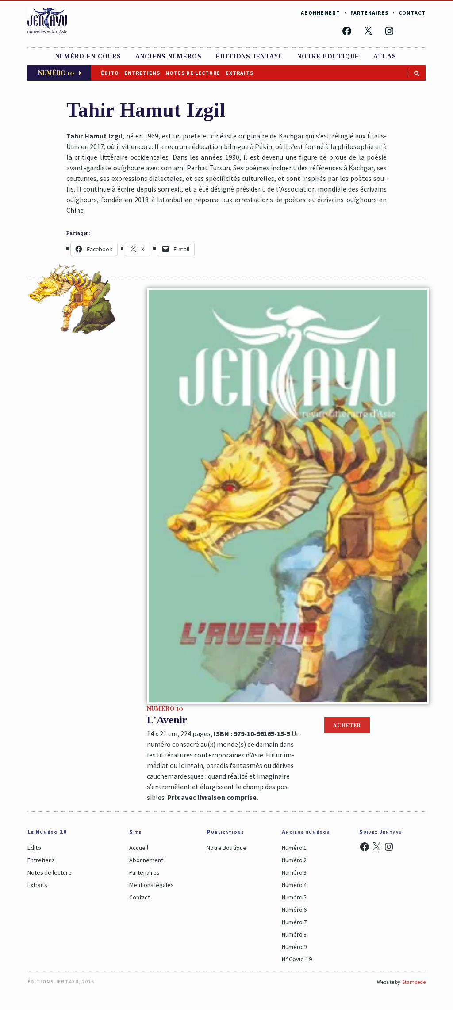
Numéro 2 (294, 860)
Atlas (384, 56)
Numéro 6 (294, 910)
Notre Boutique (226, 848)
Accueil (138, 848)
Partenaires (369, 12)
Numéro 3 (294, 872)
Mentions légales (151, 885)
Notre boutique (328, 56)
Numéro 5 (294, 897)
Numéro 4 (294, 885)
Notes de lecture (192, 72)
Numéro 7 (294, 922)
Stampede (414, 982)
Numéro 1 (294, 848)
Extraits (239, 72)
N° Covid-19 (297, 959)
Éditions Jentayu (249, 56)
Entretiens (142, 72)
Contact (412, 12)
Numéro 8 (294, 934)
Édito (110, 72)
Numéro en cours (88, 56)
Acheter (347, 725)
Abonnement (320, 12)
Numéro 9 (294, 947)
